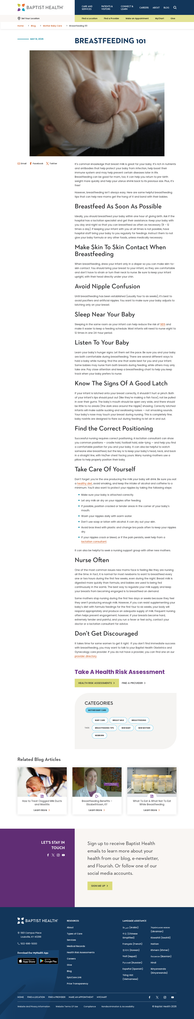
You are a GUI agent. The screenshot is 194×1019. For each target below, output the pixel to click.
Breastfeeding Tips (104, 728)
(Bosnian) (161, 956)
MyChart (159, 18)
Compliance (90, 1006)
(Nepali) (130, 956)
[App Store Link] (27, 961)
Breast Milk (118, 720)
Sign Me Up (98, 886)
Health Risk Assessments (95, 683)
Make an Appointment (137, 18)
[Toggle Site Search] (175, 7)
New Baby (126, 728)
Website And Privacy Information (33, 1006)
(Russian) (132, 962)
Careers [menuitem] (144, 8)
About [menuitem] (156, 8)
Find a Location (89, 18)
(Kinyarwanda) (159, 970)
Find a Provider (111, 18)
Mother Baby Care (97, 710)
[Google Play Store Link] (48, 961)
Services (71, 939)
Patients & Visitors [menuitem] (107, 7)
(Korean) (131, 950)
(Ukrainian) (160, 929)
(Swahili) (161, 937)
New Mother (144, 728)
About (70, 927)
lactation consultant (94, 541)
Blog (69, 971)
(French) (132, 943)
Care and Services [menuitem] (87, 7)
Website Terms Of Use (67, 1006)
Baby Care (100, 720)
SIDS (162, 324)
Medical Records (76, 946)
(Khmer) (160, 950)
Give (173, 18)
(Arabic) (131, 927)
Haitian (155, 943)
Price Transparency (77, 983)
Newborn (99, 735)
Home (20, 997)
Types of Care (74, 933)
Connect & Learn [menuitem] (127, 7)
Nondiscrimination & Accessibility (118, 1006)
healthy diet (84, 483)
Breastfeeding (139, 720)
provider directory (86, 656)
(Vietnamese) (130, 977)
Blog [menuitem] (166, 8)
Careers (71, 958)
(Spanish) (133, 968)
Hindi (153, 962)
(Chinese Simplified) (130, 935)
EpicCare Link (74, 977)
